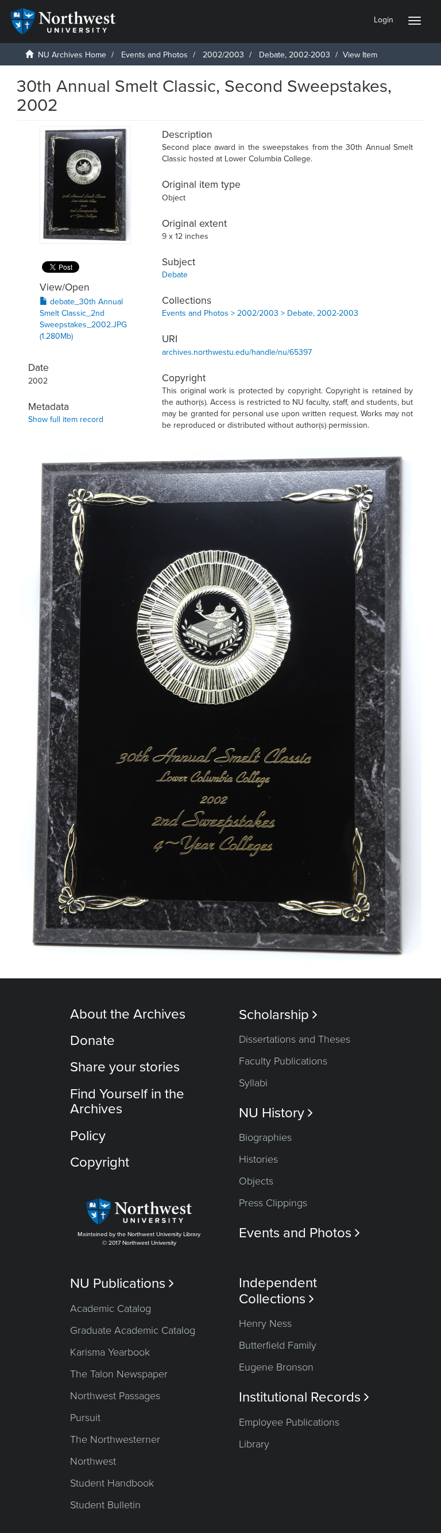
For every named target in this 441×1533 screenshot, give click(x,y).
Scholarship (278, 1014)
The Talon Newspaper (119, 1374)
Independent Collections (278, 1291)
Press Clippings (273, 1203)
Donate (92, 1040)
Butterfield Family (277, 1345)
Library (254, 1444)
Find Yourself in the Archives (127, 1101)
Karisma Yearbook (110, 1352)
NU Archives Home (72, 55)
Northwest (93, 1461)
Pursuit (85, 1417)
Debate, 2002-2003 (294, 55)
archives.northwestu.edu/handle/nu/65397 (237, 352)
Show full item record (65, 419)
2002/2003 (223, 55)
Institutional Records (304, 1397)
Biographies (265, 1137)
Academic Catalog (110, 1308)
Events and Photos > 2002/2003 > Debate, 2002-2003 (260, 313)
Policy (88, 1136)
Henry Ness (265, 1323)
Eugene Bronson (276, 1367)
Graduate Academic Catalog (132, 1330)
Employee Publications (289, 1422)
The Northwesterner (115, 1439)
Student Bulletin (105, 1505)
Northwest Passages (115, 1395)
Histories (258, 1159)
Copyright (99, 1162)
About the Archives (127, 1014)
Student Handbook (112, 1483)
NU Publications (122, 1283)
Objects (256, 1181)
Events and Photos (154, 55)
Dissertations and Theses (294, 1039)
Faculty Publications (283, 1061)
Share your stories (125, 1067)
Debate (175, 275)
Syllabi (253, 1083)
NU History (276, 1113)
